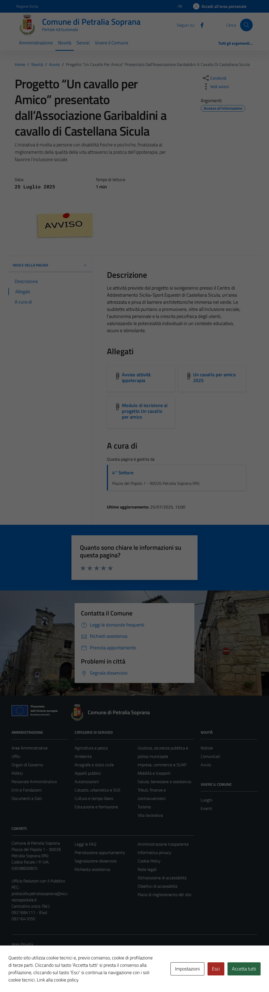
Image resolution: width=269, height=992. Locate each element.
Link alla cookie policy (58, 979)
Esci (216, 968)
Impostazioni (187, 968)
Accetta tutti (244, 968)
